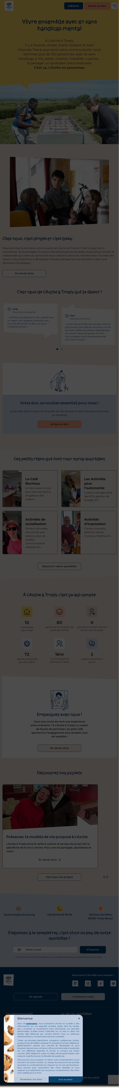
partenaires (31, 1023)
